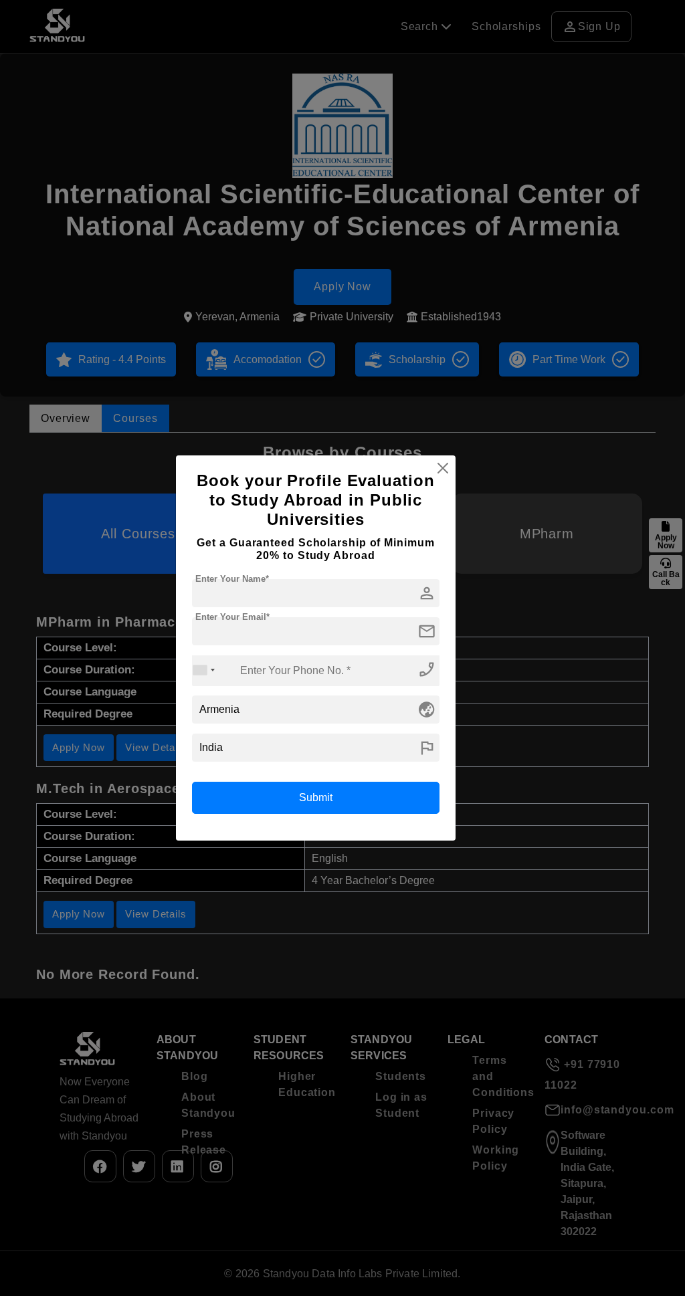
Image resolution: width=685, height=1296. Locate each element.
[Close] (443, 468)
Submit (315, 797)
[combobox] (204, 670)
